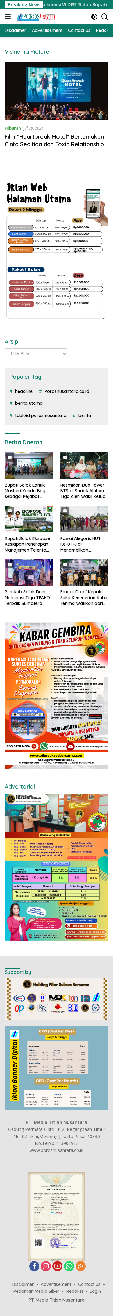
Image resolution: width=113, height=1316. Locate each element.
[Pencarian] (104, 17)
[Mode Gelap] (94, 17)
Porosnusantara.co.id (67, 391)
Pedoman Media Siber (36, 1291)
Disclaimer (23, 1284)
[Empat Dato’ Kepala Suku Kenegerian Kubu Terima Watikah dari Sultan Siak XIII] (84, 572)
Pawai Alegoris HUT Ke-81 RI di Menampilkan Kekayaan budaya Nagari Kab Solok (80, 544)
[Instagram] (46, 1266)
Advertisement (56, 1284)
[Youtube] (57, 1266)
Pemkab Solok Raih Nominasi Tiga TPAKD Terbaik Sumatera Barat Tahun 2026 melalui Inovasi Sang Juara (27, 597)
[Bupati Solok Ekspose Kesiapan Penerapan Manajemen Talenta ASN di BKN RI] (29, 519)
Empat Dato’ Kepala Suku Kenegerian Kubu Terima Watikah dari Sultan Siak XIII (83, 597)
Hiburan (13, 128)
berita (84, 415)
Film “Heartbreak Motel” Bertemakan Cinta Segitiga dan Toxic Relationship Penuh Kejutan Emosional (54, 144)
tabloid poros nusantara (41, 415)
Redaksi (74, 1291)
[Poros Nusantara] (35, 16)
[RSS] (81, 1266)
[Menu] (9, 16)
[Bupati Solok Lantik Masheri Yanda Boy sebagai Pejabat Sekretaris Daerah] (29, 465)
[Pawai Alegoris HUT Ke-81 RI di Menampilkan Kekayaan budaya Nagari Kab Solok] (84, 519)
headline (24, 391)
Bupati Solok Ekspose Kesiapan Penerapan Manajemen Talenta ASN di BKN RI (27, 544)
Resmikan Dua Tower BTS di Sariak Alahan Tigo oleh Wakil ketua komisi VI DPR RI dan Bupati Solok (82, 491)
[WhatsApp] (69, 1266)
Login (95, 1291)
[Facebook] (34, 1266)
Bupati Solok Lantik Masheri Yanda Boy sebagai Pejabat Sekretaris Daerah (25, 491)
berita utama (29, 403)
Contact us (89, 1284)
